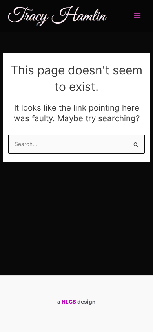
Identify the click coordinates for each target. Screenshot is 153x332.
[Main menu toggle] (137, 16)
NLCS (69, 302)
